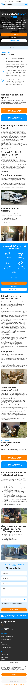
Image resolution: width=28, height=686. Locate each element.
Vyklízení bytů (4, 644)
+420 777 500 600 (9, 1)
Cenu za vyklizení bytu (5, 157)
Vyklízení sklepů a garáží (6, 639)
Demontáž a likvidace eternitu (7, 636)
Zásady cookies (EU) (5, 649)
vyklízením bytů (5, 131)
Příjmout (14, 674)
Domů (1, 48)
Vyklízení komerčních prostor (7, 641)
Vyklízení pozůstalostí (5, 645)
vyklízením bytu (22, 58)
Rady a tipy (3, 659)
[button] (26, 662)
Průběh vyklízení (4, 657)
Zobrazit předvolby (14, 681)
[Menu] (26, 4)
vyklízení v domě (23, 330)
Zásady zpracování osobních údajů (17, 684)
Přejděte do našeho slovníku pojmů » (15, 616)
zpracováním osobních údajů (16, 603)
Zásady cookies (6, 684)
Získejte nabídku (4, 654)
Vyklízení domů (4, 642)
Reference (3, 656)
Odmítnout (14, 678)
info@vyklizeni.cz (19, 1)
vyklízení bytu (16, 303)
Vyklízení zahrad (4, 637)
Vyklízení (6, 647)
